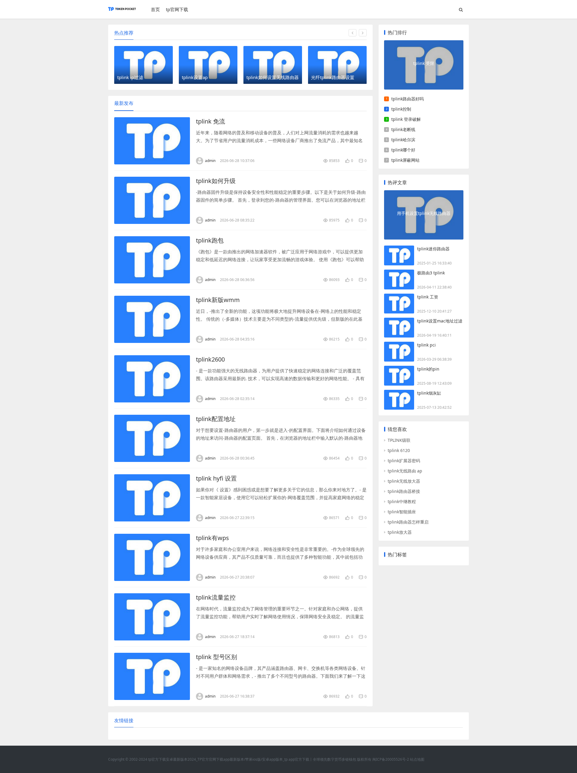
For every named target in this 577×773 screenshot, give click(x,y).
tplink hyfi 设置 (216, 478)
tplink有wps (212, 538)
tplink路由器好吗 (407, 99)
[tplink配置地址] (152, 438)
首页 (155, 9)
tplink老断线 (403, 129)
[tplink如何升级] (152, 200)
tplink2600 (210, 359)
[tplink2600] (152, 378)
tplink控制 (401, 109)
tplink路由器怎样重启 (408, 522)
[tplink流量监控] (152, 616)
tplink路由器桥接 (404, 491)
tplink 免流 (210, 121)
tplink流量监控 (216, 597)
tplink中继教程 (402, 501)
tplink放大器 (400, 532)
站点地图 (417, 759)
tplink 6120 (399, 450)
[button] (352, 32)
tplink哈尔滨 (403, 139)
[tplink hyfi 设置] (152, 497)
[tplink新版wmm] (152, 319)
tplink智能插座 (402, 512)
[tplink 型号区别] (152, 676)
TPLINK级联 (399, 440)
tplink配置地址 (216, 419)
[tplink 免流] (152, 140)
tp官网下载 (177, 9)
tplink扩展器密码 (404, 460)
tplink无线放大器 (404, 481)
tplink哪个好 (403, 150)
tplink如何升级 (216, 181)
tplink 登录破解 (406, 119)
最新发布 (123, 103)
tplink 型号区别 (216, 657)
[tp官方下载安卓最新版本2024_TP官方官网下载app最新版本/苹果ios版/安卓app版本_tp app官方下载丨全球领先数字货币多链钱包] (122, 12)
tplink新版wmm (218, 300)
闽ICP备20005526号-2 (390, 759)
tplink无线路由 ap (405, 471)
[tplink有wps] (152, 557)
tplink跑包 (210, 240)
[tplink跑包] (152, 259)
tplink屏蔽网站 (405, 160)
